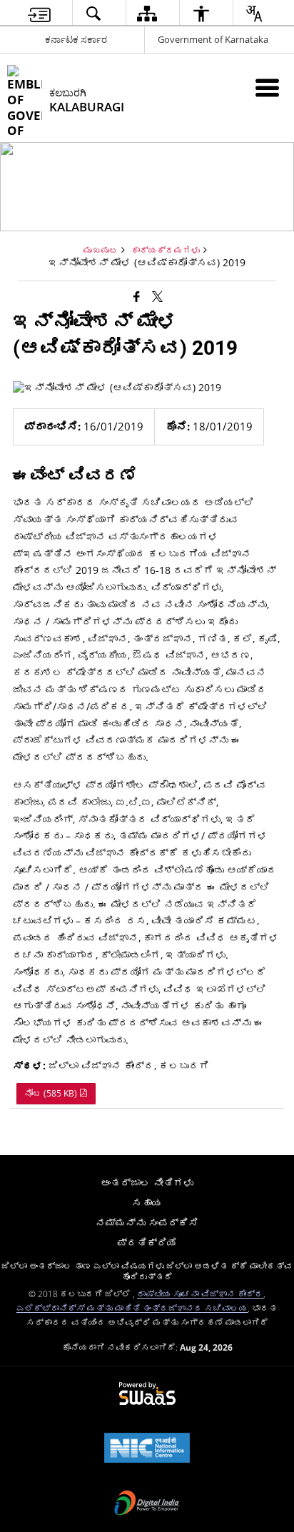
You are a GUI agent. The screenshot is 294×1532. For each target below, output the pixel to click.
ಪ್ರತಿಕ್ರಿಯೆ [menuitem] (147, 1242)
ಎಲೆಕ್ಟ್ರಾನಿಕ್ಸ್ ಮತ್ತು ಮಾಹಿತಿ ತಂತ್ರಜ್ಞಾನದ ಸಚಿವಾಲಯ (132, 1308)
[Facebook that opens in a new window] (137, 295)
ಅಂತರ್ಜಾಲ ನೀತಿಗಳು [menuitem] (147, 1182)
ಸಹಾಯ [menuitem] (147, 1202)
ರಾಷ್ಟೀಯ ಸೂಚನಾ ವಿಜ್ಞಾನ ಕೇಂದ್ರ (200, 1293)
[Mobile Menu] (267, 87)
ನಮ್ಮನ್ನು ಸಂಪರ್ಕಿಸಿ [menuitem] (147, 1222)
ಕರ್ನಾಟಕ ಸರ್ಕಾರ (76, 39)
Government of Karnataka (213, 39)
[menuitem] (39, 13)
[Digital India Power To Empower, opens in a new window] (147, 1504)
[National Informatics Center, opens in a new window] (147, 1449)
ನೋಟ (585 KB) (51, 1093)
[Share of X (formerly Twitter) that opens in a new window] (157, 295)
